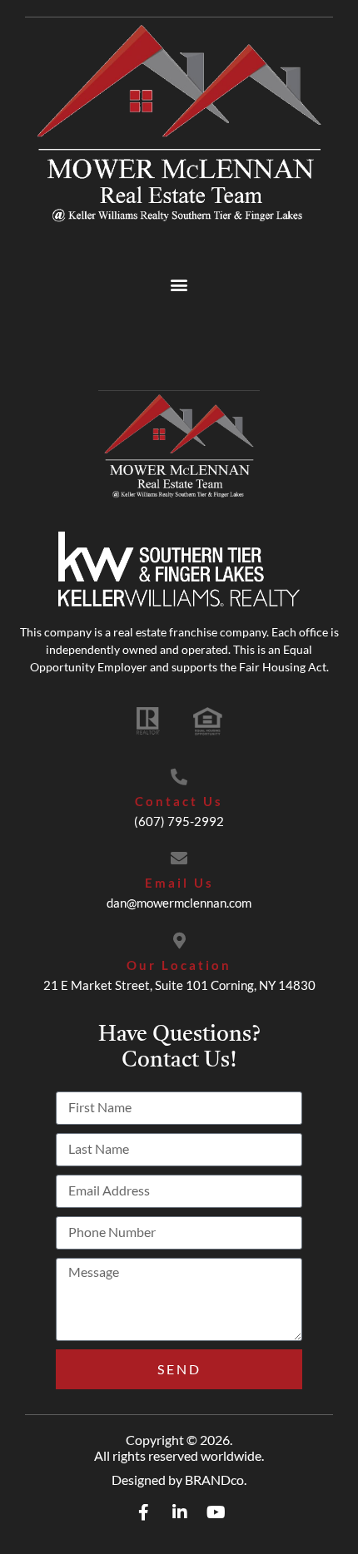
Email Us (179, 882)
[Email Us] (179, 858)
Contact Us (179, 801)
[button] (179, 285)
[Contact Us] (179, 777)
